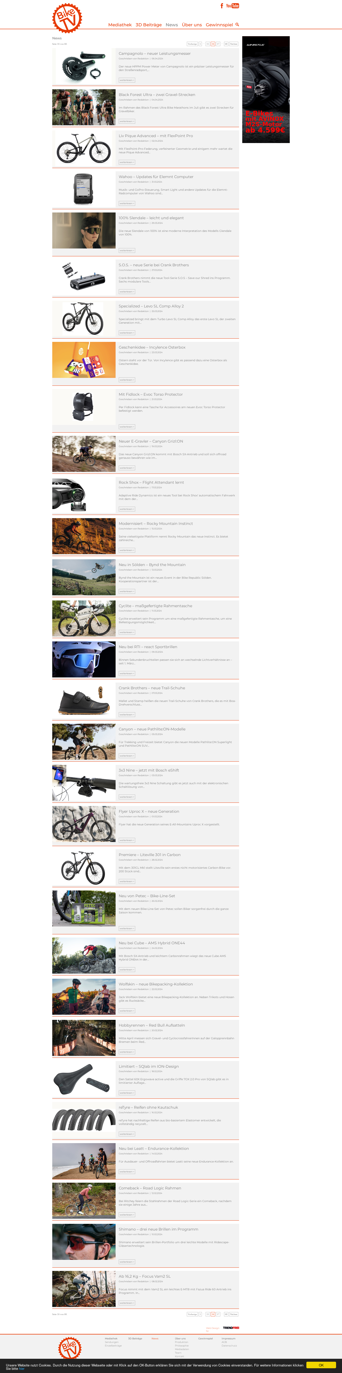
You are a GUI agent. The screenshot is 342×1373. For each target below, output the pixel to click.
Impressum (229, 1338)
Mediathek (120, 24)
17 (218, 44)
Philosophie (182, 1345)
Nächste (233, 44)
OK (321, 1365)
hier (22, 1368)
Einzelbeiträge (113, 1345)
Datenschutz (229, 1345)
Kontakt (179, 1356)
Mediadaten (182, 1349)
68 (226, 44)
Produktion (181, 1342)
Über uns (192, 24)
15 (208, 44)
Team (178, 1352)
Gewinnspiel (219, 24)
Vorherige (192, 44)
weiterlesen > (127, 80)
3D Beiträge (149, 24)
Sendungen (112, 1342)
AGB (224, 1342)
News (172, 24)
